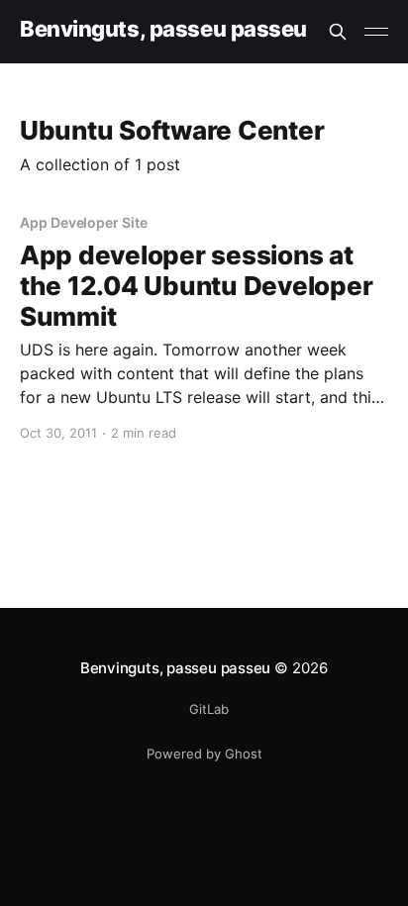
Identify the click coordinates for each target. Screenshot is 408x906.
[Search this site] (338, 32)
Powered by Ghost (204, 753)
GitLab (209, 709)
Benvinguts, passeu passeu (163, 29)
